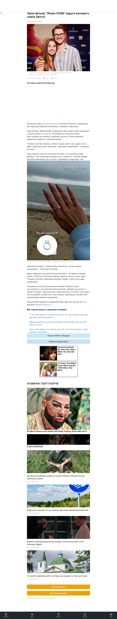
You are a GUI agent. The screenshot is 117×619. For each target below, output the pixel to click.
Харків (63, 113)
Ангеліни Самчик (49, 123)
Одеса (9, 118)
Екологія (7, 93)
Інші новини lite (58, 587)
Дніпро (9, 113)
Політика (64, 81)
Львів (62, 108)
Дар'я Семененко (34, 21)
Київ (8, 108)
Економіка (8, 87)
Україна (7, 81)
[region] (58, 103)
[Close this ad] (1, 13)
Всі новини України (58, 593)
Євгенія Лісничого (43, 304)
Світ (62, 87)
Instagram (47, 134)
